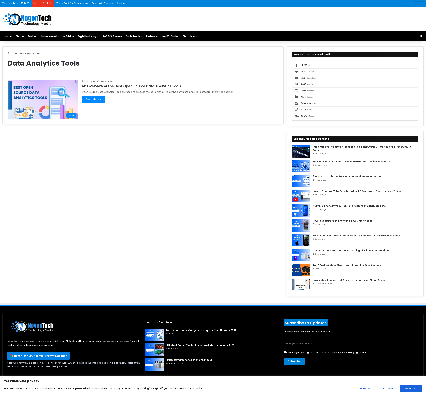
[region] (213, 385)
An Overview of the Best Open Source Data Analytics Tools (131, 86)
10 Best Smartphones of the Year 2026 (189, 360)
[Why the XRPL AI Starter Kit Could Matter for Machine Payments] (301, 166)
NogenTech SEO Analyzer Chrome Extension (40, 355)
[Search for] (421, 36)
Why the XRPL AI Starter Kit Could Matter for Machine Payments (351, 161)
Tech (18, 36)
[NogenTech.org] (28, 19)
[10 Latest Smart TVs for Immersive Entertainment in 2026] (154, 349)
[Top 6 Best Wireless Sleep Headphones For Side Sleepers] (301, 270)
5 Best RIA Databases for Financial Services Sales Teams (347, 176)
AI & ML (67, 36)
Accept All (411, 388)
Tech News (189, 36)
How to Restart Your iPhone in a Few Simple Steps (342, 220)
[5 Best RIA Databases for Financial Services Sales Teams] (301, 181)
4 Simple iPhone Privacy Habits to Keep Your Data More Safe (349, 206)
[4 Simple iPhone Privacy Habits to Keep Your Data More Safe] (301, 210)
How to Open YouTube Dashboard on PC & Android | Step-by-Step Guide (357, 191)
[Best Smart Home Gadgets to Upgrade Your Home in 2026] (154, 335)
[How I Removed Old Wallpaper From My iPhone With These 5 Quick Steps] (301, 240)
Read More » (93, 99)
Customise (364, 388)
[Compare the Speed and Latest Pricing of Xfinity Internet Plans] (301, 255)
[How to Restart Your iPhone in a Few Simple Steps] (301, 225)
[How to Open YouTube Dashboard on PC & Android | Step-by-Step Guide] (301, 196)
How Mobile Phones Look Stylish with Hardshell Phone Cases (349, 280)
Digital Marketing (87, 36)
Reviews (150, 36)
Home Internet (49, 36)
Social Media (133, 36)
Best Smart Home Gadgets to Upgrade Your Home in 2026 (201, 330)
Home (8, 36)
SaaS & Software (111, 36)
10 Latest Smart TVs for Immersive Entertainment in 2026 (200, 345)
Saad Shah (90, 81)
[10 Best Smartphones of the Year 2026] (154, 364)
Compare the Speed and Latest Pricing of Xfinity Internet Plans (351, 250)
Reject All (388, 388)
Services (32, 36)
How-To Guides (170, 36)
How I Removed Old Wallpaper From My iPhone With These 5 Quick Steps (356, 235)
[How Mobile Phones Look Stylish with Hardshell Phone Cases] (301, 284)
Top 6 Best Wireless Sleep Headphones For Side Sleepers (347, 265)
